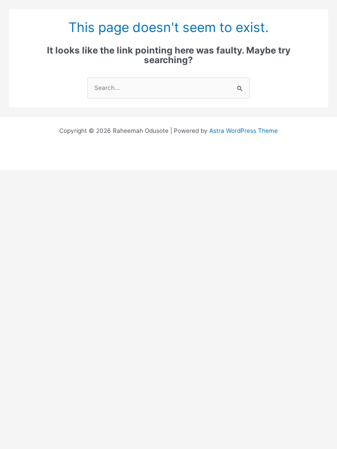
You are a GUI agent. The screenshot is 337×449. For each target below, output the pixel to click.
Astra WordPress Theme (243, 130)
